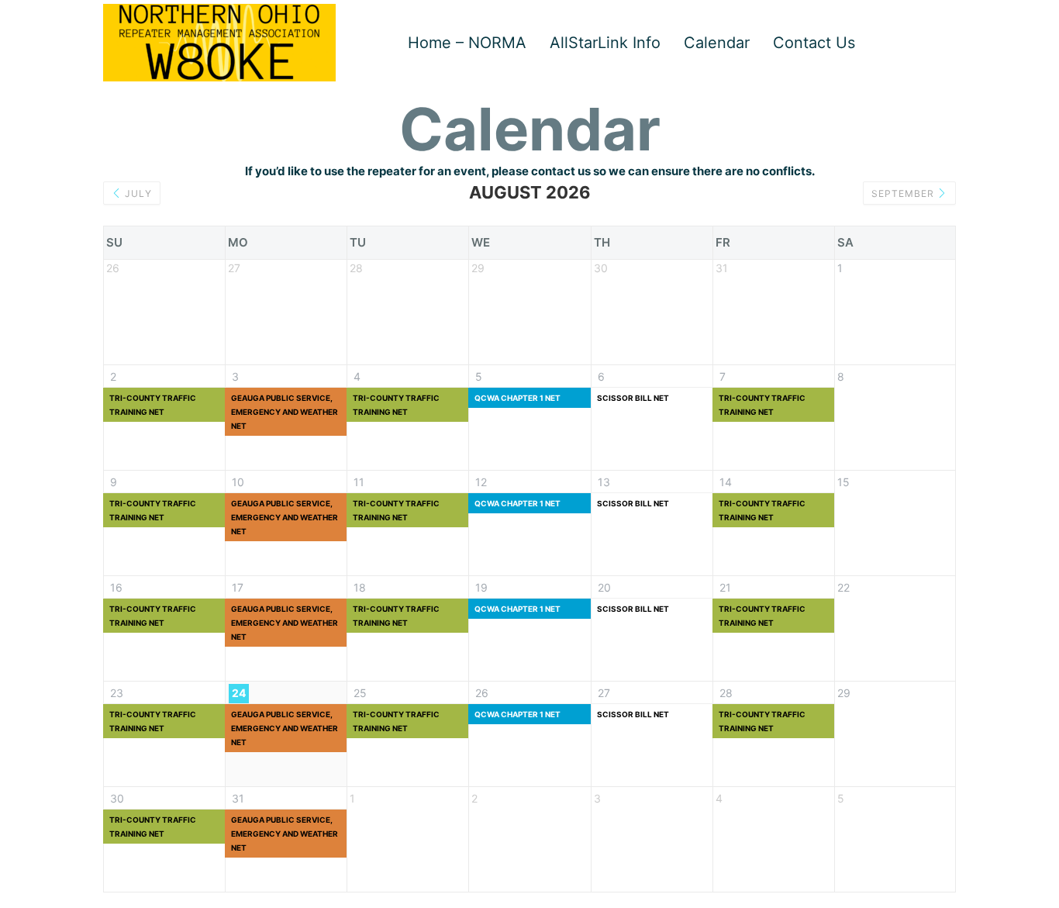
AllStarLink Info (605, 42)
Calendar (717, 42)
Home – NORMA (467, 42)
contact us (561, 171)
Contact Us (814, 42)
